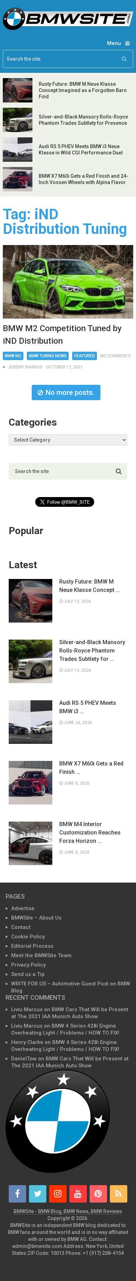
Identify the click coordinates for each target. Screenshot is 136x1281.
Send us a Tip (28, 974)
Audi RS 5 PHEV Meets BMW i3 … (87, 707)
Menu (114, 43)
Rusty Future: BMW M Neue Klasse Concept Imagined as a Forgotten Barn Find (83, 90)
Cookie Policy (28, 936)
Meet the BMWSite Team (41, 955)
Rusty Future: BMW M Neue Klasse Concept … (89, 585)
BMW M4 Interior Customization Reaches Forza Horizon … (90, 832)
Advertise (23, 908)
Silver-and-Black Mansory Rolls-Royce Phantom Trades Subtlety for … (92, 650)
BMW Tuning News (48, 355)
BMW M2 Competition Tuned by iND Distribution (62, 334)
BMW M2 (13, 355)
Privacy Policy (28, 965)
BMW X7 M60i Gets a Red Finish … (91, 767)
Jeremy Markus (25, 367)
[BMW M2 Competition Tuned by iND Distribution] (68, 281)
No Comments (115, 355)
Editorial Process (32, 946)
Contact (21, 927)
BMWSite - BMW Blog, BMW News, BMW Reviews (68, 1211)
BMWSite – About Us (36, 918)
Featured (84, 355)
